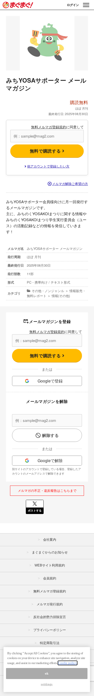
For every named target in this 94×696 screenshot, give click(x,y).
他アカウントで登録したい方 (48, 166)
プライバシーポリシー (49, 630)
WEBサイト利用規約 (50, 565)
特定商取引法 (49, 643)
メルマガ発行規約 (50, 604)
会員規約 (49, 578)
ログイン (73, 4)
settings (47, 684)
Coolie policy (67, 663)
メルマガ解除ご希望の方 (70, 183)
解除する (50, 435)
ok (47, 673)
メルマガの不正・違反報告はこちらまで (47, 490)
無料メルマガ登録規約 (48, 126)
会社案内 (49, 539)
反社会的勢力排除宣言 (49, 617)
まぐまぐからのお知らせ (50, 552)
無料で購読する (46, 151)
